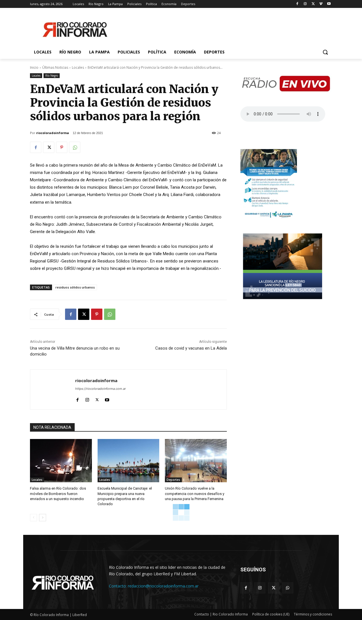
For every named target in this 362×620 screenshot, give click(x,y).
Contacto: (118, 586)
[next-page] (42, 517)
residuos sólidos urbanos (75, 287)
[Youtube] (329, 4)
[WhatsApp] (74, 147)
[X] (313, 4)
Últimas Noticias (55, 67)
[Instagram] (305, 4)
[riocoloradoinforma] (52, 389)
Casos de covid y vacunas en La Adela (191, 348)
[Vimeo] (321, 4)
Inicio (34, 67)
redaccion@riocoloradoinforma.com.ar (163, 586)
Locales (78, 67)
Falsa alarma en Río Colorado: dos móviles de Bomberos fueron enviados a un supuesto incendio (58, 493)
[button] (325, 52)
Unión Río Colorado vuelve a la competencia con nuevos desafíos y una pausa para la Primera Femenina (194, 493)
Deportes (173, 480)
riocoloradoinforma (52, 133)
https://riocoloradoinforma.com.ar (100, 389)
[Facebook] (297, 4)
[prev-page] (33, 517)
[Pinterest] (61, 147)
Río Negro (51, 76)
